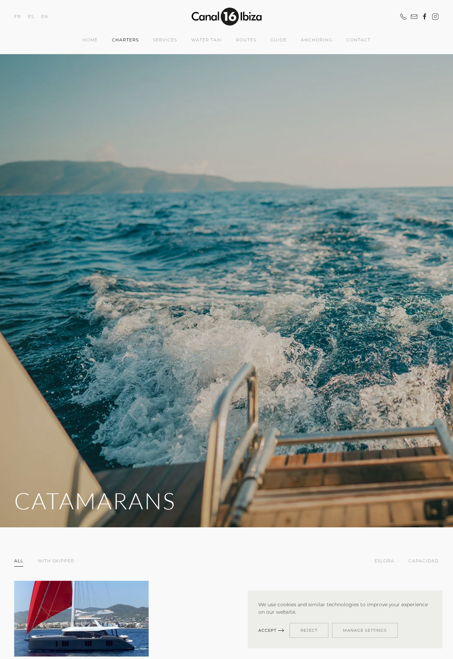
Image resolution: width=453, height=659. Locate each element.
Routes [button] (246, 39)
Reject (308, 630)
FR (17, 16)
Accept (267, 630)
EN (44, 16)
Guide (278, 39)
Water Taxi (206, 39)
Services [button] (165, 39)
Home (90, 39)
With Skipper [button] (56, 560)
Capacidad (423, 560)
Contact (358, 39)
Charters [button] (125, 39)
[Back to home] (226, 16)
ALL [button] (18, 560)
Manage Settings (365, 630)
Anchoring (316, 39)
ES (31, 16)
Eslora (384, 560)
